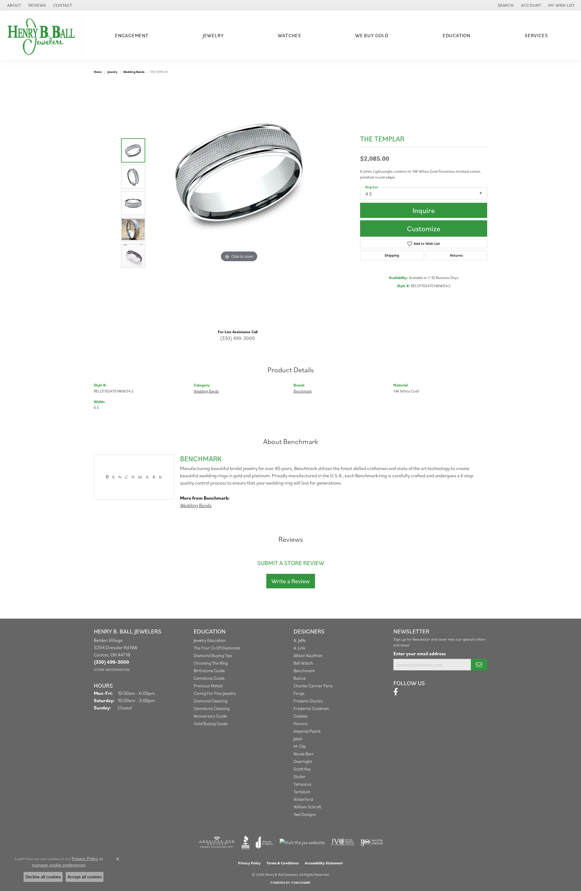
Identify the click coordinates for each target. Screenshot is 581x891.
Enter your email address (419, 653)
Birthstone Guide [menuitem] (209, 670)
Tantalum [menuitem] (302, 791)
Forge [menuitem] (299, 693)
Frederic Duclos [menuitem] (308, 701)
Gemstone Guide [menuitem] (209, 678)
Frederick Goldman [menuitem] (311, 708)
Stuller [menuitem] (300, 776)
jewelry (112, 72)
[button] (505, 5)
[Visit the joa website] (264, 842)
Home (98, 72)
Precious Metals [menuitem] (208, 686)
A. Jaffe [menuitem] (300, 640)
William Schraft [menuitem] (307, 807)
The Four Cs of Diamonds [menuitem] (217, 648)
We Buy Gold (372, 35)
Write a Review (290, 581)
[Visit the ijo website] (371, 842)
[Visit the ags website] (216, 842)
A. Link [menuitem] (299, 648)
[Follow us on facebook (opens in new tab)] (395, 691)
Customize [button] (423, 228)
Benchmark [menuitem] (304, 670)
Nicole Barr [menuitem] (304, 754)
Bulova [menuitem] (300, 678)
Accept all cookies (84, 876)
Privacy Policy (249, 863)
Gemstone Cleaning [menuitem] (212, 708)
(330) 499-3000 (237, 338)
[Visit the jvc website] (342, 842)
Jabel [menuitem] (298, 738)
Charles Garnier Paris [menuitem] (313, 686)
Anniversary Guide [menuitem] (210, 716)
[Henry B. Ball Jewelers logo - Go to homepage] (42, 35)
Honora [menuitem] (300, 723)
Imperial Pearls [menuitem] (307, 731)
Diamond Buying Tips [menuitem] (213, 655)
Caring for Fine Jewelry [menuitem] (215, 693)
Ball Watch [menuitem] (303, 663)
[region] (239, 203)
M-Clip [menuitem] (300, 746)
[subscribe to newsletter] (479, 664)
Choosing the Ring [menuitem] (211, 663)
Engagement (132, 35)
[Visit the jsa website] (302, 842)
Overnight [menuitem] (303, 761)
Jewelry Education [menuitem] (210, 640)
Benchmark (303, 391)
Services (536, 35)
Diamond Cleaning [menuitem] (211, 701)
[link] (13, 5)
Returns (456, 255)
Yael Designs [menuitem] (305, 814)
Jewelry (213, 35)
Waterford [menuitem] (303, 799)
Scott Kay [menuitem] (302, 769)
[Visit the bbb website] (245, 842)
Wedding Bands (133, 72)
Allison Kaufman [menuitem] (308, 655)
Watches (289, 35)
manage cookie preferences (59, 865)
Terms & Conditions (283, 863)
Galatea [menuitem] (300, 716)
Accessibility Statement (324, 863)
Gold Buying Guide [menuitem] (211, 723)
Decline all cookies (43, 876)
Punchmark (300, 883)
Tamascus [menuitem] (302, 784)
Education (457, 35)
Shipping (392, 255)
